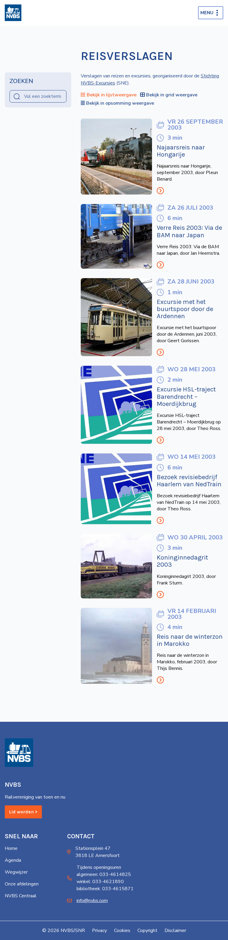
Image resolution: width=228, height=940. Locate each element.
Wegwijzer (16, 872)
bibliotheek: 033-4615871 (105, 888)
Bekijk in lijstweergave (112, 95)
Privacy (99, 930)
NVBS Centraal (21, 896)
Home (11, 848)
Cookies (122, 930)
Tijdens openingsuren (99, 867)
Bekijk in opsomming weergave (120, 103)
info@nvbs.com (92, 900)
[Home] (13, 12)
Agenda (13, 860)
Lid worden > (23, 812)
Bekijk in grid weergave (171, 95)
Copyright (147, 930)
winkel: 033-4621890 (100, 881)
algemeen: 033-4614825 (104, 874)
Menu (206, 13)
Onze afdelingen (22, 884)
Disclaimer (175, 930)
